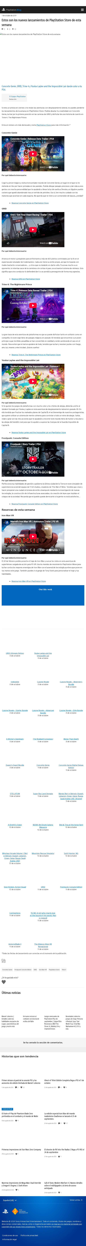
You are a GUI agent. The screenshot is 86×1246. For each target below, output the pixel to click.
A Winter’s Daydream (15, 739)
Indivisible (15, 682)
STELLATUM (15, 793)
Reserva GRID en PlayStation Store (26, 279)
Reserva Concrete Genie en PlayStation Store (30, 203)
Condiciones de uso (10, 1235)
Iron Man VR (43, 970)
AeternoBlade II (15, 944)
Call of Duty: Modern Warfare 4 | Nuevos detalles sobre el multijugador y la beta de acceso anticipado (63, 1185)
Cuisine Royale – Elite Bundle (71, 710)
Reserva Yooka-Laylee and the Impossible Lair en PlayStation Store (39, 432)
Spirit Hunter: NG (71, 853)
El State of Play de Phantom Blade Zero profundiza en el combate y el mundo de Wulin (20, 1114)
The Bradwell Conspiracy (43, 739)
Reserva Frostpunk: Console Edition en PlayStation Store (35, 504)
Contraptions (15, 913)
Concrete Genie (43, 765)
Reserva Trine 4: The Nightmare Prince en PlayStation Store (36, 354)
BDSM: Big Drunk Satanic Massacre (43, 826)
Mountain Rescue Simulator (43, 853)
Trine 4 (64, 970)
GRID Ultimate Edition (15, 653)
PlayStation (13, 9)
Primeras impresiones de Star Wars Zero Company (21, 1149)
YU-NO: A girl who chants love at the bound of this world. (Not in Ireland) (43, 915)
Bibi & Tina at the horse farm (71, 825)
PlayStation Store (44, 125)
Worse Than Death (71, 739)
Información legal (9, 1239)
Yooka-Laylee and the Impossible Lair (43, 654)
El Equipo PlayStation (17, 96)
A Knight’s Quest (15, 825)
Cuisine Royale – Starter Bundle (15, 710)
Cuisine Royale (43, 682)
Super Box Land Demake (43, 793)
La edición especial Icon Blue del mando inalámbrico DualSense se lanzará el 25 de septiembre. (60, 1116)
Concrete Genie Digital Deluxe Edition (71, 766)
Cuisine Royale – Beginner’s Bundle (71, 683)
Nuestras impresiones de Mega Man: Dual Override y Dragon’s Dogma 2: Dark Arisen (21, 1184)
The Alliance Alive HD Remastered (43, 945)
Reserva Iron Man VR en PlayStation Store (29, 581)
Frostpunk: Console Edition (71, 887)
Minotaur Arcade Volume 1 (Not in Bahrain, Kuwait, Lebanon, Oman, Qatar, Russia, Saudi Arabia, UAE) (15, 857)
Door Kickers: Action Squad (15, 887)
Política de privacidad (29, 1235)
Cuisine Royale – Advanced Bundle (43, 711)
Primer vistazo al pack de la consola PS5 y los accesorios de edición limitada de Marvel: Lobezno (21, 1081)
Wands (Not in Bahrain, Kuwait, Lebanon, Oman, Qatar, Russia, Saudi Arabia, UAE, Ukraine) (71, 796)
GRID (43, 887)
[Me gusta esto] (21, 1087)
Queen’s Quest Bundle (15, 765)
